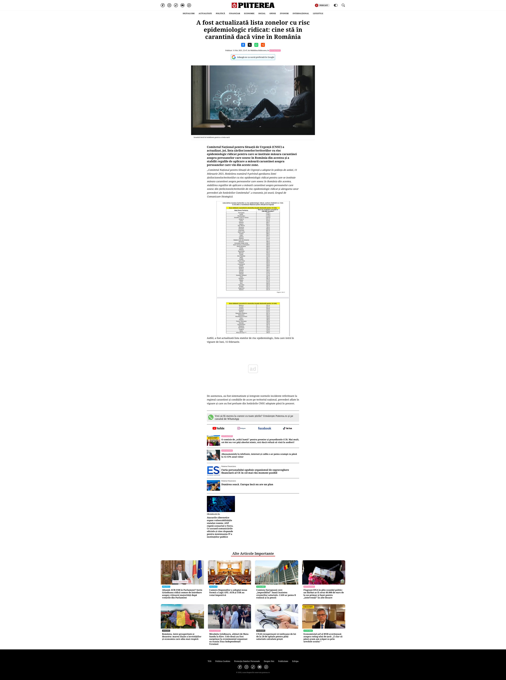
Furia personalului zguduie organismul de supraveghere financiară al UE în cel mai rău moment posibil (255, 471)
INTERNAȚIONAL (301, 13)
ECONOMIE (249, 13)
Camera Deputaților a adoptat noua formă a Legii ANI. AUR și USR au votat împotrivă (228, 592)
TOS (209, 661)
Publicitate (283, 661)
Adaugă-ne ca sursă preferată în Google (255, 57)
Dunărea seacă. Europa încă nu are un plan (247, 484)
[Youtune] (182, 5)
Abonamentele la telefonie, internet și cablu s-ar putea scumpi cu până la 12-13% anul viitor (259, 455)
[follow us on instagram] (241, 428)
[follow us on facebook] (264, 428)
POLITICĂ (220, 13)
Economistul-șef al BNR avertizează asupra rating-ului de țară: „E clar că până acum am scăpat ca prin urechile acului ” (322, 638)
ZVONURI (284, 13)
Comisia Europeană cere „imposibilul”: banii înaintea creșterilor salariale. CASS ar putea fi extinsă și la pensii (276, 594)
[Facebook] (163, 5)
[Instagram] (169, 5)
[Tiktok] (176, 5)
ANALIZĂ (166, 631)
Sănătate (261, 631)
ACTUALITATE (205, 13)
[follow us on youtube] (218, 428)
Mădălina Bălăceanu (258, 50)
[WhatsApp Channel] (189, 5)
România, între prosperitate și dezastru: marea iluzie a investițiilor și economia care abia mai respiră (181, 636)
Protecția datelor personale (247, 661)
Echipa (295, 661)
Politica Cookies (222, 661)
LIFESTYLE (318, 13)
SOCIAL (262, 13)
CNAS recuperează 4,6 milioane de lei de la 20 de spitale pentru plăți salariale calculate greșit (276, 636)
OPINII (272, 13)
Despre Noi (269, 661)
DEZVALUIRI (189, 13)
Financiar (234, 13)
